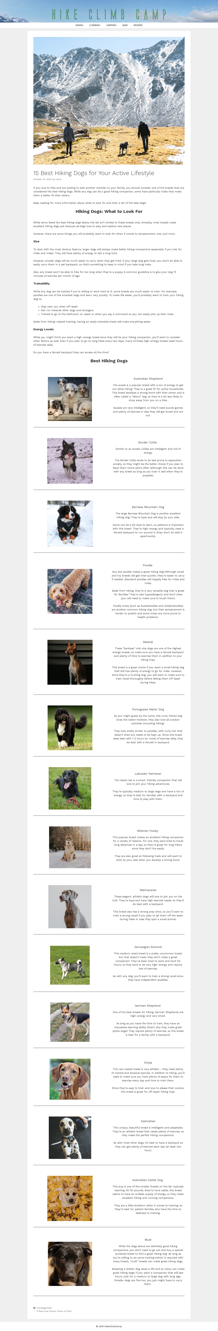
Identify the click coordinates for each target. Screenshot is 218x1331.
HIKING (79, 25)
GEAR (125, 25)
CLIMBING (94, 25)
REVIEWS (138, 25)
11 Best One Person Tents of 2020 (54, 1311)
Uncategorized (44, 1308)
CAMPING (111, 25)
